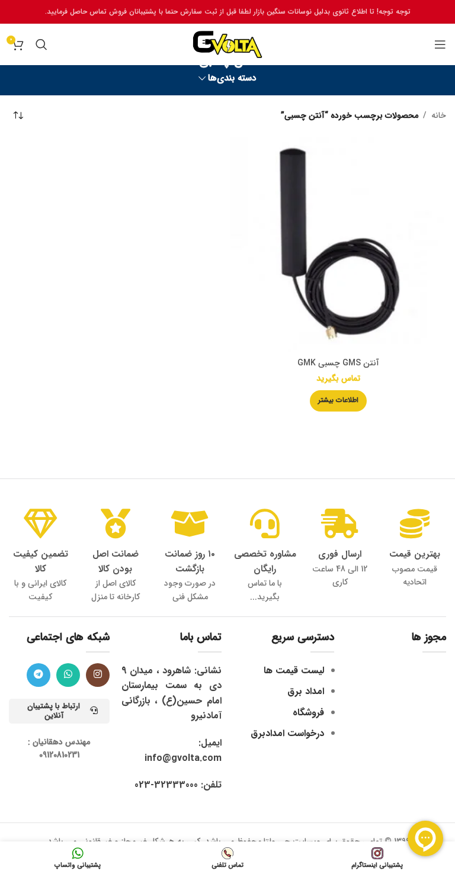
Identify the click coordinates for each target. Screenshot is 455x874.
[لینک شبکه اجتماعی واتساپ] (68, 675)
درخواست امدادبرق (287, 733)
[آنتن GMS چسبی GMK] (338, 244)
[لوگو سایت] (227, 43)
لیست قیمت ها (294, 670)
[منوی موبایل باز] (440, 44)
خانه (438, 115)
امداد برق (305, 691)
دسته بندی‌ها (232, 78)
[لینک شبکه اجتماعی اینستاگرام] (98, 675)
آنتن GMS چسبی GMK (338, 362)
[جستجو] (41, 44)
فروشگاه (308, 712)
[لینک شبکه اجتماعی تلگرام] (38, 675)
